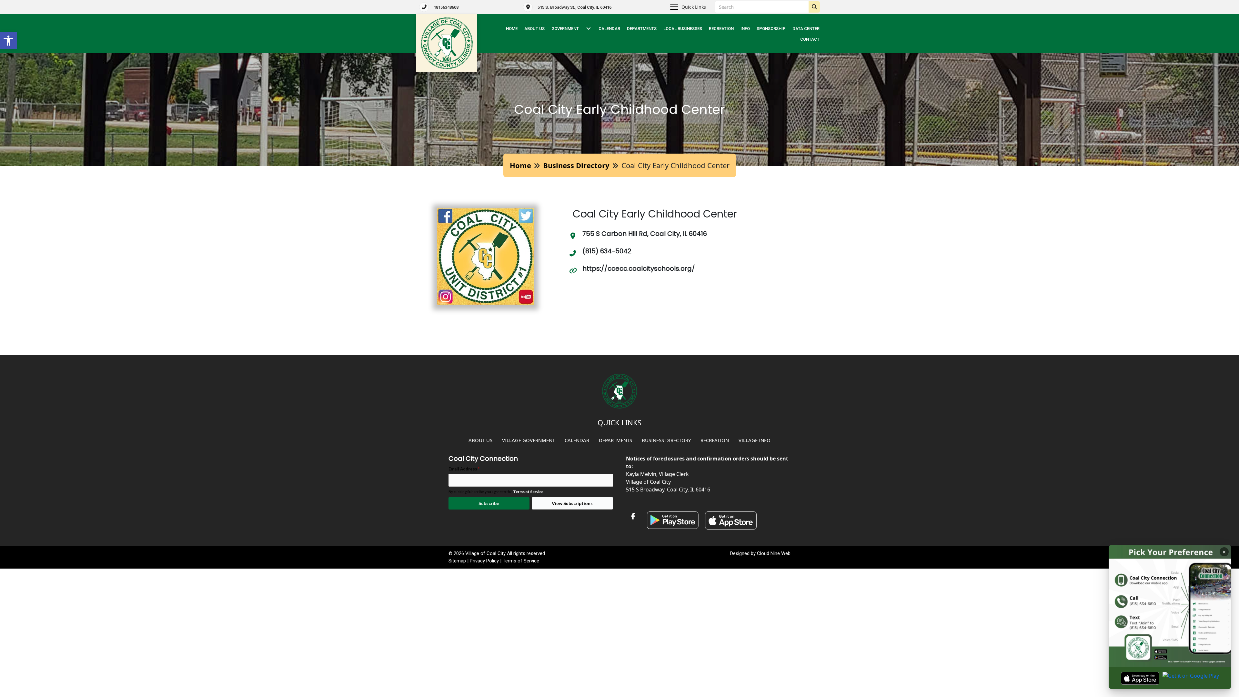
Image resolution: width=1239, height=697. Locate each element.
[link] (8, 40)
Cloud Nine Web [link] (774, 553)
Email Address (463, 468)
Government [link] (565, 28)
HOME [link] (512, 28)
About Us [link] (534, 28)
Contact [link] (810, 39)
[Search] (814, 7)
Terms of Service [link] (528, 491)
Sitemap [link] (457, 561)
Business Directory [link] (576, 165)
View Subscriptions (572, 503)
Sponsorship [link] (771, 28)
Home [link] (520, 165)
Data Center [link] (806, 28)
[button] (588, 28)
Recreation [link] (721, 28)
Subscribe (488, 503)
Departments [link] (642, 28)
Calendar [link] (609, 28)
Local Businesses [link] (682, 28)
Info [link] (745, 28)
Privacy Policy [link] (484, 561)
